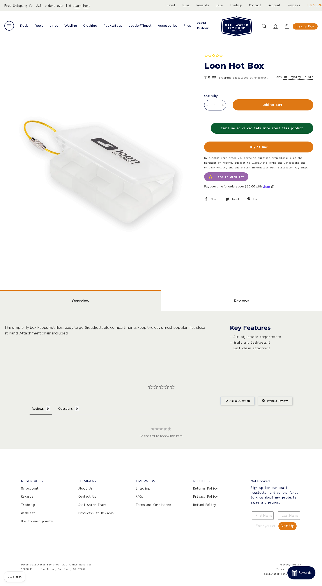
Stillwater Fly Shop (236, 26)
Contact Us (87, 496)
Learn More (81, 5)
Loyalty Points (298, 77)
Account (274, 5)
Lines (54, 26)
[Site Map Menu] (9, 26)
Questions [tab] (65, 408)
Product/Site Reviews (95, 513)
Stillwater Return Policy (282, 573)
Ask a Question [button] (240, 401)
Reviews (294, 5)
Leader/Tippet (140, 26)
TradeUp (236, 5)
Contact (255, 5)
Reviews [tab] (241, 301)
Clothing (90, 26)
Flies (187, 26)
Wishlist (28, 513)
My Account (30, 488)
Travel (170, 5)
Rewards (202, 5)
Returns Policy (205, 488)
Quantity (211, 96)
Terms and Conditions (153, 505)
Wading (70, 26)
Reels (39, 26)
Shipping (225, 77)
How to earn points (37, 521)
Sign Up (287, 526)
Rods (24, 26)
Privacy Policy (205, 496)
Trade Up (28, 505)
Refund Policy (204, 505)
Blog (185, 5)
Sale (219, 5)
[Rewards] (301, 572)
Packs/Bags (112, 26)
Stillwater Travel (93, 505)
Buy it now (258, 147)
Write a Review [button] (277, 401)
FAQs (139, 496)
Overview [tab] (80, 301)
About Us (85, 488)
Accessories (167, 26)
